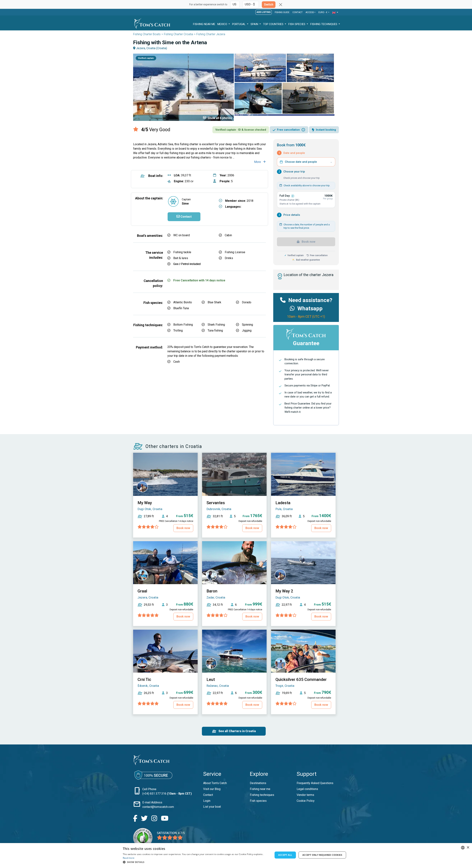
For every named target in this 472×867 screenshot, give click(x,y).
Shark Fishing (216, 324)
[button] (335, 13)
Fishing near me (260, 789)
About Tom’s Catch (215, 783)
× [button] (467, 847)
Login (206, 801)
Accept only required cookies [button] (322, 854)
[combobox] (463, 847)
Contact (297, 12)
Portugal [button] (239, 24)
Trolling (178, 330)
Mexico (222, 24)
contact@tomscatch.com (158, 807)
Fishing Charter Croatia (178, 34)
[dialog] (236, 855)
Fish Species (297, 24)
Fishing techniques (262, 795)
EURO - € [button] (323, 12)
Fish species (258, 801)
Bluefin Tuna (181, 308)
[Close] (280, 4)
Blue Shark (214, 302)
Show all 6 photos (217, 118)
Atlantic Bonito (182, 302)
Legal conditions (307, 789)
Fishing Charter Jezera (210, 34)
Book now (308, 241)
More (258, 162)
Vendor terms (305, 795)
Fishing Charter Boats (147, 34)
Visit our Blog (212, 789)
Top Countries (273, 24)
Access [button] (310, 12)
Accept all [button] (285, 854)
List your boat (212, 806)
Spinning (247, 324)
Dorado (246, 302)
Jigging (246, 330)
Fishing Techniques (324, 24)
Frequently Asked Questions (315, 783)
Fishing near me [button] (204, 24)
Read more (129, 857)
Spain (255, 24)
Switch (268, 4)
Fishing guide (282, 12)
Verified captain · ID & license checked (240, 129)
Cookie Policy (306, 801)
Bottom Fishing (183, 324)
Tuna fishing (215, 330)
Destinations (258, 783)
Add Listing (263, 12)
